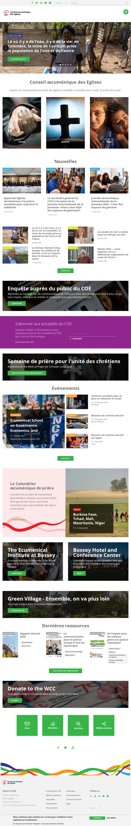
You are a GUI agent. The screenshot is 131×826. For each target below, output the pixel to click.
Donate (15, 700)
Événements (51, 803)
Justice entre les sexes (65, 114)
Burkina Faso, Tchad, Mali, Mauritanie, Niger (89, 518)
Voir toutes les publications (65, 671)
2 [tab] (63, 65)
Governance (26, 646)
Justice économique (65, 130)
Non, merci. (111, 818)
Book (79, 573)
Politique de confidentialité (24, 342)
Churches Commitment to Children (117, 656)
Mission (21, 123)
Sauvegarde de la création (65, 118)
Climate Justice (114, 648)
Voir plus (65, 271)
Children (112, 652)
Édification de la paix (109, 123)
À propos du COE (53, 791)
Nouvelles (50, 799)
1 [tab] (60, 65)
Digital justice (70, 655)
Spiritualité (22, 127)
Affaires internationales (109, 127)
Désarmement (109, 114)
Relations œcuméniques (21, 117)
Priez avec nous (19, 520)
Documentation (73, 795)
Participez (71, 791)
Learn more (17, 303)
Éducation (21, 114)
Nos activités (52, 808)
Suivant (125, 48)
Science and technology (73, 652)
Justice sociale (65, 127)
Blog (68, 803)
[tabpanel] (65, 48)
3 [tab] (65, 65)
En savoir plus (19, 59)
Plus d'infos (69, 824)
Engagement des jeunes (22, 120)
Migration (109, 117)
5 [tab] (70, 65)
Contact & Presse (74, 799)
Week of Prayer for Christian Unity (27, 373)
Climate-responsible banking (116, 661)
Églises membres (53, 795)
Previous (6, 48)
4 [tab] (68, 65)
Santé (65, 123)
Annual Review (27, 642)
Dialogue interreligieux (109, 120)
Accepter (97, 818)
